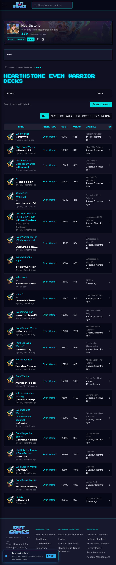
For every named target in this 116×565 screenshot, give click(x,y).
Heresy (19, 497)
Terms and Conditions (98, 543)
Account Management (98, 557)
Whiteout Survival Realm (70, 534)
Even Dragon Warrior (26, 328)
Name (21, 127)
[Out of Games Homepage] (19, 530)
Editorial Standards (96, 539)
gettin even (21, 277)
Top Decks (41, 539)
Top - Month (83, 116)
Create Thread (16, 39)
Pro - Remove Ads (96, 552)
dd (17, 178)
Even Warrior (22, 133)
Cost (64, 127)
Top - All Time (102, 116)
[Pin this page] (6, 67)
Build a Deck (103, 104)
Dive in (50, 556)
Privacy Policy (94, 548)
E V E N (19, 294)
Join (30, 39)
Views (77, 127)
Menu (9, 54)
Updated (91, 127)
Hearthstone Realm (45, 534)
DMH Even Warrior (25, 147)
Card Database (43, 543)
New (53, 116)
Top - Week (66, 116)
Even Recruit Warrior (26, 480)
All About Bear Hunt (68, 543)
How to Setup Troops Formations (69, 550)
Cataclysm (41, 548)
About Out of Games (97, 534)
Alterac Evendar (24, 359)
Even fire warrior (24, 312)
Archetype (49, 127)
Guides (61, 539)
